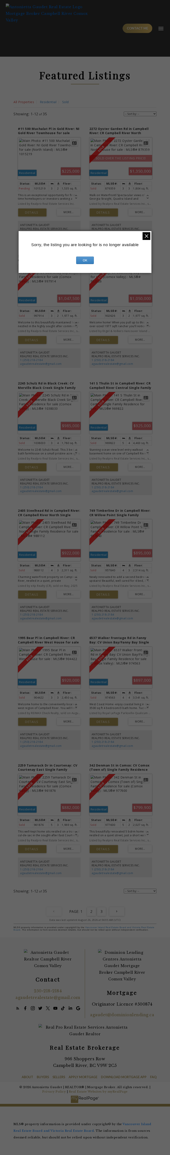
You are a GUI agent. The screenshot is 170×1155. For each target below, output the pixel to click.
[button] (137, 28)
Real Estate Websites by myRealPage (98, 1091)
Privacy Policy (54, 1091)
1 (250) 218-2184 (31, 360)
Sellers (58, 1077)
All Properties (24, 102)
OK (85, 260)
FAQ (153, 1077)
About (27, 1077)
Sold (65, 102)
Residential (48, 102)
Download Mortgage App (124, 1077)
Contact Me (137, 28)
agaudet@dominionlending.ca (122, 1014)
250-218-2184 (48, 991)
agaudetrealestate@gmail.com (41, 364)
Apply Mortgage (83, 1077)
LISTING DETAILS (32, 212)
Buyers (43, 1077)
